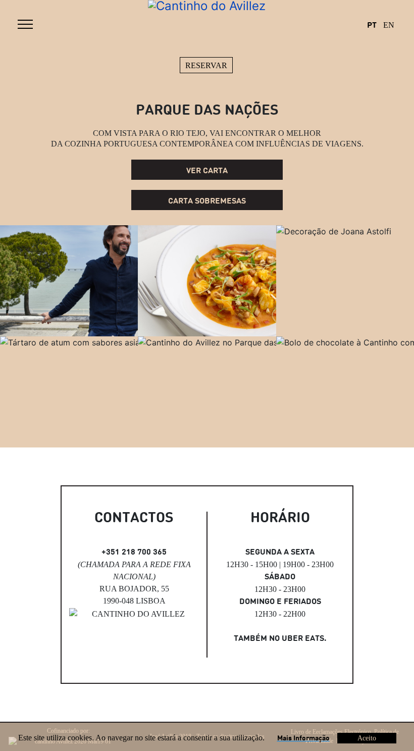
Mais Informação (303, 738)
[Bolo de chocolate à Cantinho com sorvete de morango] (345, 391)
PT (372, 26)
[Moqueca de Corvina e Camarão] (207, 280)
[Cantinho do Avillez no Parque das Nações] (207, 391)
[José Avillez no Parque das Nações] (69, 280)
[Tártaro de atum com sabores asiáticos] (69, 391)
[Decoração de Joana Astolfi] (345, 280)
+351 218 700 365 (134, 552)
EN (388, 25)
